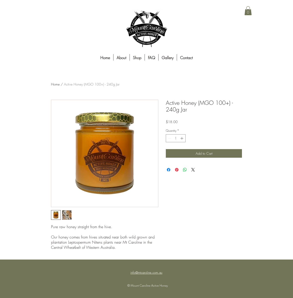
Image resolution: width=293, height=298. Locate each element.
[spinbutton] (176, 138)
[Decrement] (169, 138)
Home (55, 84)
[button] (248, 10)
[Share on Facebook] (168, 169)
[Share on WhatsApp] (184, 169)
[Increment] (182, 138)
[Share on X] (193, 169)
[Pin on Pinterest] (176, 169)
